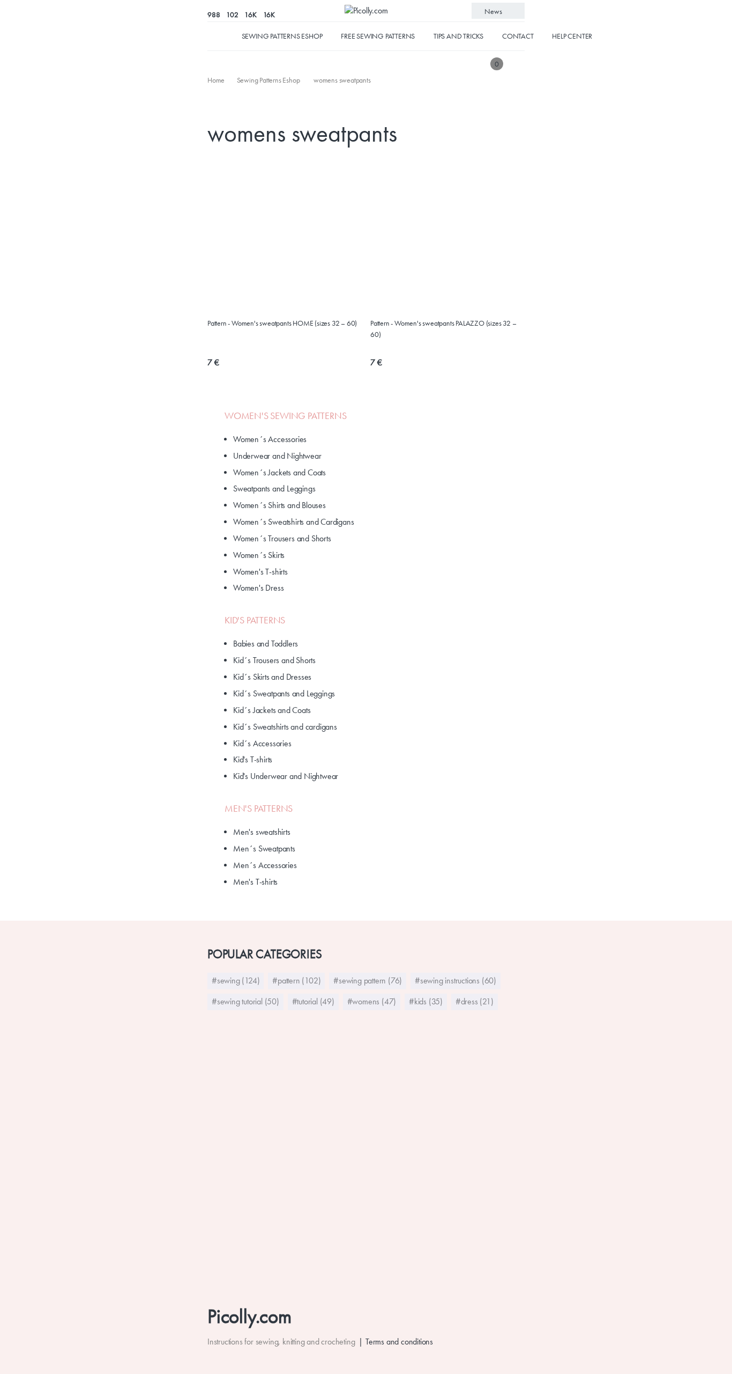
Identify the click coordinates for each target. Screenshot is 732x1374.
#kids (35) (426, 1001)
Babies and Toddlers (265, 643)
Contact (518, 36)
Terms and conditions (399, 1341)
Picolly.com (249, 1316)
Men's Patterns (259, 808)
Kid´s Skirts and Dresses (272, 677)
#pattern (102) (296, 980)
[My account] (517, 63)
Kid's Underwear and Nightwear (285, 776)
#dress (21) (474, 1001)
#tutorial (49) (313, 1001)
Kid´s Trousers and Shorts (274, 660)
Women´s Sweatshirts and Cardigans (293, 522)
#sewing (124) (235, 980)
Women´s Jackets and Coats (279, 472)
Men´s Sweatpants (264, 848)
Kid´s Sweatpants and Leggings (284, 693)
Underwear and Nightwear (277, 456)
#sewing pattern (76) (367, 980)
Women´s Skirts (259, 555)
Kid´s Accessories (262, 743)
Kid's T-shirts (252, 759)
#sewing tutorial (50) (245, 1001)
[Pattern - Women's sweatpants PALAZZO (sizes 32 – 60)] (447, 163)
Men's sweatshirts (261, 832)
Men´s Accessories (265, 865)
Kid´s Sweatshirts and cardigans (285, 727)
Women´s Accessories (270, 439)
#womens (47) (372, 1001)
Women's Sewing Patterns (285, 416)
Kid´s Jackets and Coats (271, 710)
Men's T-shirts (255, 882)
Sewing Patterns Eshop (282, 36)
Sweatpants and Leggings (274, 488)
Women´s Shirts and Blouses (279, 505)
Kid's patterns (255, 620)
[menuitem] (216, 80)
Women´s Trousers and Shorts (282, 538)
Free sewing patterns (378, 36)
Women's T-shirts (260, 572)
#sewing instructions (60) (455, 980)
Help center (572, 36)
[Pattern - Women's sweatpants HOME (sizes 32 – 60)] (284, 163)
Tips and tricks (458, 36)
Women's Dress (258, 588)
